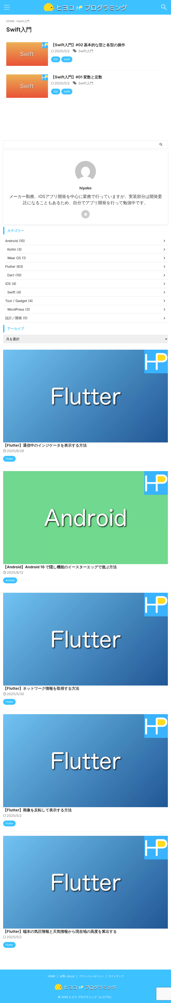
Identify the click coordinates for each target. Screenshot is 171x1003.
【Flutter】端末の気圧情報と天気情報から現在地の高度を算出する (60, 931)
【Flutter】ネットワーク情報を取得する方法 (41, 688)
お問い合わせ (67, 976)
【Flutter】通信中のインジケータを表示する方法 (45, 445)
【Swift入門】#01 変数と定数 (76, 77)
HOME (51, 976)
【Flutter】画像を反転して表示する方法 (37, 810)
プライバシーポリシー (91, 976)
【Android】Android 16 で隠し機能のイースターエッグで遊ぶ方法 (60, 567)
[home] (85, 214)
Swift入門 (85, 51)
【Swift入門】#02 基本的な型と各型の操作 (88, 45)
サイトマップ (115, 976)
